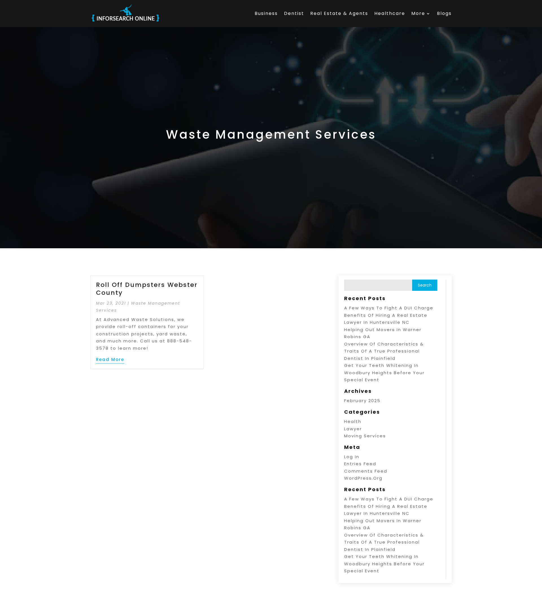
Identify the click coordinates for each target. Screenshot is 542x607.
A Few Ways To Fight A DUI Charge (388, 308)
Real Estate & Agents (339, 13)
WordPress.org (363, 478)
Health (352, 421)
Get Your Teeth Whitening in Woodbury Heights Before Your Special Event (384, 372)
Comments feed (365, 471)
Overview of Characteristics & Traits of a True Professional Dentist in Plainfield (384, 351)
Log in (351, 457)
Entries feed (360, 464)
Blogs (444, 13)
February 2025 (362, 401)
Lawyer (353, 429)
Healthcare (389, 13)
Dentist (294, 13)
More (418, 13)
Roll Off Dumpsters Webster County (147, 288)
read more (110, 359)
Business (266, 13)
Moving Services (365, 436)
